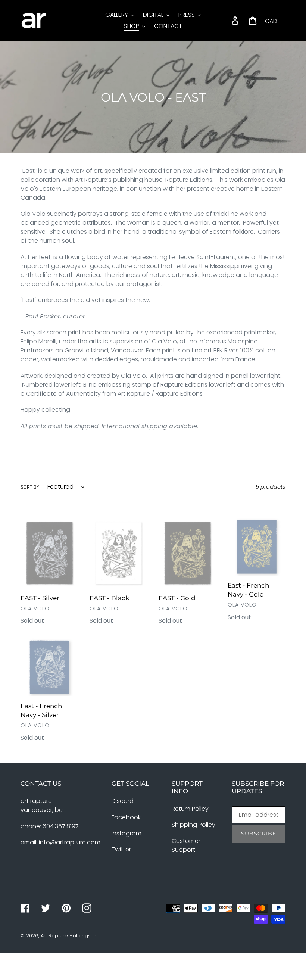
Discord (123, 801)
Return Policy (190, 808)
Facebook (126, 817)
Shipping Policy (193, 824)
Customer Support (186, 845)
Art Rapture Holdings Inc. (70, 935)
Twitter (121, 849)
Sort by (30, 487)
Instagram (126, 833)
